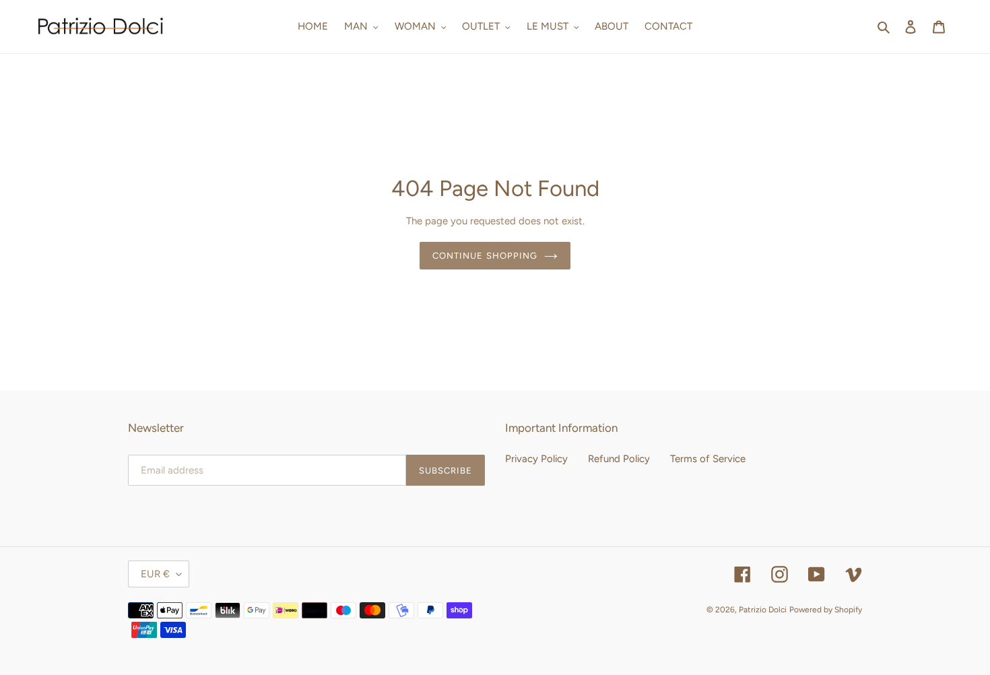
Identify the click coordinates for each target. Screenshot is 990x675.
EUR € (155, 574)
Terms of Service (708, 459)
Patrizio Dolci (763, 609)
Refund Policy (619, 459)
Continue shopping (484, 256)
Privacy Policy (536, 459)
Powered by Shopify (825, 609)
